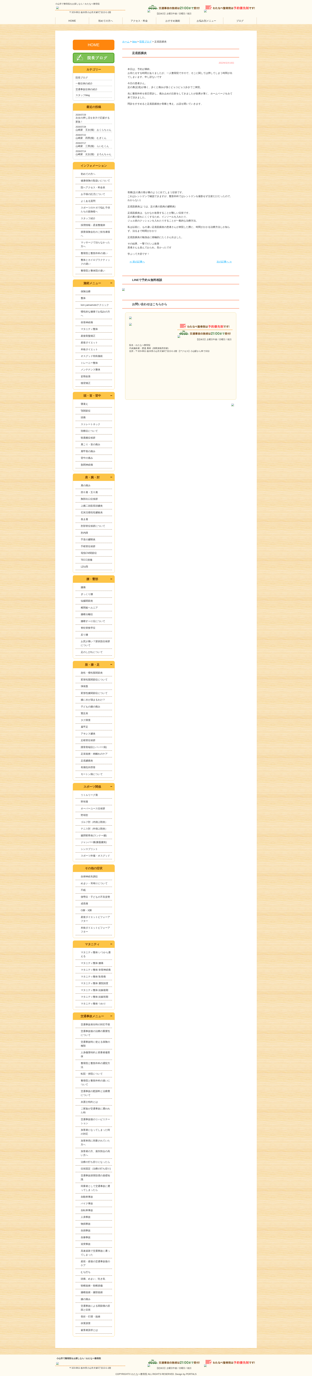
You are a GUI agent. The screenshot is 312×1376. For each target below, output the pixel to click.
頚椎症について (89, 430)
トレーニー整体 (89, 362)
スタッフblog (83, 95)
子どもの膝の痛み (90, 706)
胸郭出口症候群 (89, 499)
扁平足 (84, 726)
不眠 (83, 890)
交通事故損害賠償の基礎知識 (95, 1177)
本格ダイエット (89, 349)
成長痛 (84, 903)
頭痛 (83, 417)
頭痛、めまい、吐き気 (93, 1278)
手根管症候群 (88, 546)
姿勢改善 (86, 376)
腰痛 (83, 587)
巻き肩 (84, 519)
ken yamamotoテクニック (95, 305)
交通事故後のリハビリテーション (95, 1121)
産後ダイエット (89, 342)
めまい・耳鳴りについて (94, 883)
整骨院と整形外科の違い (94, 253)
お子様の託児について (93, 194)
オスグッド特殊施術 (92, 356)
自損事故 (86, 1230)
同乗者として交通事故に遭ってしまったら (95, 1188)
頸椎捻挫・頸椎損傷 (92, 1285)
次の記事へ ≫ (224, 261)
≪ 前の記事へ (137, 261)
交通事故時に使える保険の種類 (95, 1043)
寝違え (84, 403)
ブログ (240, 20)
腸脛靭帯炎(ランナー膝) (94, 835)
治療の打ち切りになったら (95, 1162)
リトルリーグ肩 (89, 795)
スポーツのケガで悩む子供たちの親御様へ (95, 209)
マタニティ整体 (89, 329)
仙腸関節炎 (87, 600)
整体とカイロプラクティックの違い (95, 261)
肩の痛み (86, 485)
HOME (72, 20)
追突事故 (86, 1244)
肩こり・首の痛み (90, 444)
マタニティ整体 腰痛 (92, 963)
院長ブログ (97, 58)
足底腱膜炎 (87, 760)
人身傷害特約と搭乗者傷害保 (95, 1054)
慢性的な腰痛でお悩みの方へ (95, 313)
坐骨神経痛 (87, 322)
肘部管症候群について (93, 526)
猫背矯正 (86, 383)
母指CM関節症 (89, 553)
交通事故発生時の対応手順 (95, 1024)
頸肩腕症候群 (88, 437)
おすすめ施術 (172, 20)
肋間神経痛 (87, 464)
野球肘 (84, 815)
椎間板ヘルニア (89, 607)
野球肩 (84, 801)
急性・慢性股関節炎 (92, 672)
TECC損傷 (86, 559)
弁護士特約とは (89, 1101)
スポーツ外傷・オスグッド (95, 855)
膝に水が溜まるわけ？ (93, 699)
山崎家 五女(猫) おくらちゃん (93, 129)
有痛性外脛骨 (88, 767)
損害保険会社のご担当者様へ (95, 233)
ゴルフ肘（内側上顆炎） (94, 822)
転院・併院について (92, 1073)
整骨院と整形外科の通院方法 (95, 1065)
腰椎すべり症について (93, 621)
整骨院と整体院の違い (93, 270)
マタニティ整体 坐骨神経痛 (96, 969)
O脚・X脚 (86, 910)
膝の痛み (86, 1299)
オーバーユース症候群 (93, 808)
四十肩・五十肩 (89, 492)
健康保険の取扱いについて (95, 180)
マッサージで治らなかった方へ (95, 244)
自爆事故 (86, 1237)
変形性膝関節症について (94, 693)
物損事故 (86, 1223)
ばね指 (84, 566)
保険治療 (86, 291)
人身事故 (86, 1217)
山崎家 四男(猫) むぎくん (91, 138)
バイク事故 (87, 1203)
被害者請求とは (89, 1330)
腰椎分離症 (87, 614)
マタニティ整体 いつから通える (96, 954)
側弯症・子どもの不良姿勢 (95, 896)
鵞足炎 (84, 713)
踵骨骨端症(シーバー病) (94, 747)
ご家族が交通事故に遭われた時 (95, 1110)
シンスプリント (89, 849)
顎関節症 (86, 410)
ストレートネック (90, 424)
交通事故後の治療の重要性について (95, 1033)
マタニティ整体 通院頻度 (94, 983)
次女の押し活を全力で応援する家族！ (93, 119)
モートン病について (92, 774)
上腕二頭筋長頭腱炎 (92, 505)
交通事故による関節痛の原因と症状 (95, 1307)
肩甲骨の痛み (88, 451)
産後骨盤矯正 (88, 335)
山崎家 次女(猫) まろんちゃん (93, 154)
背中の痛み (87, 457)
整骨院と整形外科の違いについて (95, 1082)
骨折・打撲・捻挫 (90, 1316)
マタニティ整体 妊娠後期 (94, 990)
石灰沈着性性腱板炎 (92, 512)
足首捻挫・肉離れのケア (94, 753)
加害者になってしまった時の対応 (95, 1131)
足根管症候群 (88, 740)
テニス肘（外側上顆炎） (94, 828)
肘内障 (84, 532)
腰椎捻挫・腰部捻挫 (92, 1292)
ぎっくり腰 (87, 594)
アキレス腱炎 (88, 733)
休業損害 (86, 1323)
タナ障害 (86, 720)
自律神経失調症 (89, 876)
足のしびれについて (92, 652)
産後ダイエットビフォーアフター (95, 919)
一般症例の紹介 (84, 83)
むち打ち (86, 1272)
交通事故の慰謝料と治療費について (95, 1093)
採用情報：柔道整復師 (93, 225)
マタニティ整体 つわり (93, 1003)
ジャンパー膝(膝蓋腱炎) (94, 842)
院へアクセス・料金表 (93, 187)
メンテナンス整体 (90, 369)
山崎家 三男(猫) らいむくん (92, 146)
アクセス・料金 (139, 20)
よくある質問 (88, 201)
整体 (83, 298)
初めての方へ (105, 20)
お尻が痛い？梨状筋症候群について (95, 643)
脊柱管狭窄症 (88, 627)
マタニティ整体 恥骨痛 (93, 976)
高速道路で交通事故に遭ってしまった (95, 1252)
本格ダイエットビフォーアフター (95, 929)
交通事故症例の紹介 (87, 89)
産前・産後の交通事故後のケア (95, 1263)
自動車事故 (87, 1196)
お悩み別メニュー (206, 20)
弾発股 (84, 686)
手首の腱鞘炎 (88, 539)
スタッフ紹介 (88, 218)
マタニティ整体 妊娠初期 (94, 996)
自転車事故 (87, 1210)
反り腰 (84, 634)
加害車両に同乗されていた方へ (95, 1142)
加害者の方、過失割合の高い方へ (95, 1153)
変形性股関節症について (94, 679)
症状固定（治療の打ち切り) (96, 1168)
